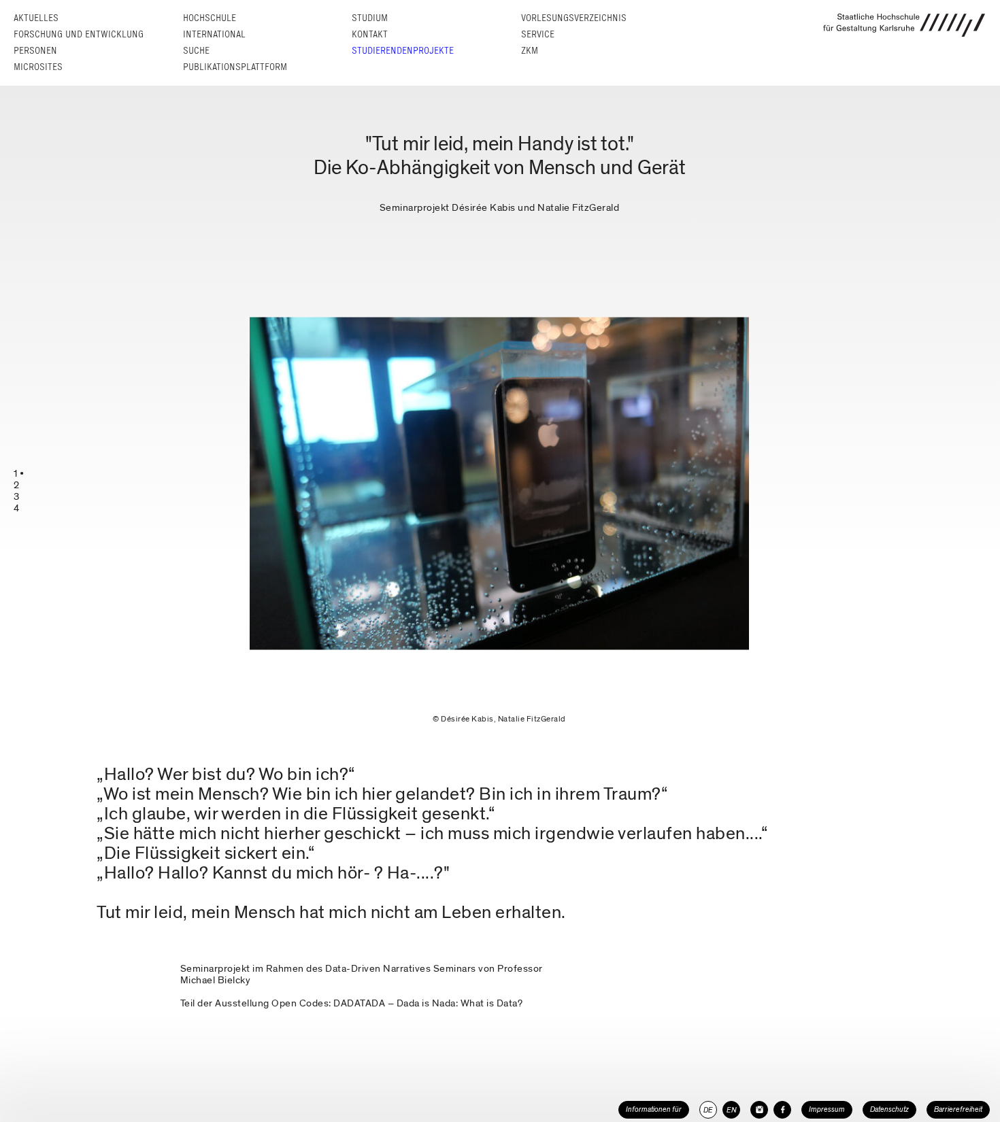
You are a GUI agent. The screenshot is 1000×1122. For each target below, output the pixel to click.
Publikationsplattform (235, 67)
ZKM (529, 50)
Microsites (38, 67)
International (214, 34)
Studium (370, 18)
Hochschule (209, 18)
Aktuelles (36, 18)
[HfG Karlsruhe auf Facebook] (782, 1110)
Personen (35, 50)
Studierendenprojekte (403, 50)
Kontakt (370, 34)
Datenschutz (889, 1109)
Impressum (827, 1109)
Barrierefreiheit (958, 1109)
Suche (196, 50)
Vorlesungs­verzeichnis (574, 18)
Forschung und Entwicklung (79, 34)
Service (537, 34)
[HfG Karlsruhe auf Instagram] (759, 1110)
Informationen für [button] (654, 1109)
